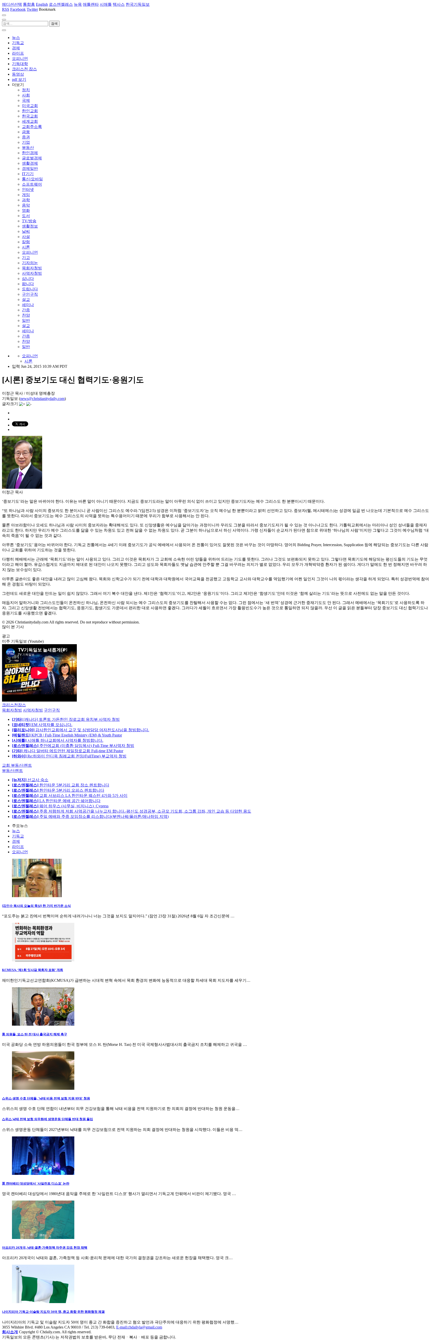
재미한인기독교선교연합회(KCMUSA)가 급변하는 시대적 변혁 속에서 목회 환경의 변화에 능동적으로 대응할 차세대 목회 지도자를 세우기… (126, 980)
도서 (26, 216)
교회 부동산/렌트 (17, 765)
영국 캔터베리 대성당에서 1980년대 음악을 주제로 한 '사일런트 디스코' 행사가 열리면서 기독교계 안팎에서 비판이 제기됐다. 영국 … (119, 1194)
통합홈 (29, 4)
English (42, 4)
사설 (26, 237)
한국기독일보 (138, 4)
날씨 (26, 231)
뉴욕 (78, 4)
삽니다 (28, 278)
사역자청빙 (32, 273)
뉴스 (16, 37)
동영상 (18, 74)
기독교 (18, 43)
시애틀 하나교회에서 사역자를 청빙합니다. (57, 740)
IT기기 (28, 174)
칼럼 (26, 242)
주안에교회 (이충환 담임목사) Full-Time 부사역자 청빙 (73, 745)
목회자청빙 (32, 268)
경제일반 (30, 168)
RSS (5, 9)
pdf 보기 (19, 79)
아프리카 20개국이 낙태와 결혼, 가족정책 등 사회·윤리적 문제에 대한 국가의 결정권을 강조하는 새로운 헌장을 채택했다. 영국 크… (117, 1258)
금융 (26, 132)
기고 (26, 257)
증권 (26, 137)
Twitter (32, 9)
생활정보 (30, 226)
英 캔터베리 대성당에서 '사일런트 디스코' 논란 (35, 1183)
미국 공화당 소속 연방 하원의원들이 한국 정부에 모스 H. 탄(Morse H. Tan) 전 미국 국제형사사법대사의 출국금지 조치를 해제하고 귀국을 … (124, 1044)
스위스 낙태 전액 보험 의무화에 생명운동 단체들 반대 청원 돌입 (47, 1119)
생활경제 (30, 163)
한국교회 (30, 116)
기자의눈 (30, 263)
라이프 (18, 53)
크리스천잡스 (14, 705)
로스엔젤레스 (61, 4)
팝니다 (28, 284)
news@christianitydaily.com (42, 398)
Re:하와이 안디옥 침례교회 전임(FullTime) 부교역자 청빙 (69, 756)
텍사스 (119, 4)
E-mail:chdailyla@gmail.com (139, 1327)
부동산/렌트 (12, 770)
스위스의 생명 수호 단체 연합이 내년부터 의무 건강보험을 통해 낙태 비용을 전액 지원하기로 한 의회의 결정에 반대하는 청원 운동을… (120, 1108)
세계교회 (30, 121)
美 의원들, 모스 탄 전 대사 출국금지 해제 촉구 (34, 1034)
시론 (26, 247)
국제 (26, 100)
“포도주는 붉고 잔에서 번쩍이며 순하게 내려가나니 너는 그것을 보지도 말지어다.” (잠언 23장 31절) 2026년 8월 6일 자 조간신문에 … (118, 916)
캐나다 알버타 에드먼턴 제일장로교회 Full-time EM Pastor (67, 751)
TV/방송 (29, 221)
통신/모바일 (32, 179)
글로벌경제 (32, 158)
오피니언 (20, 58)
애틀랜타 (91, 4)
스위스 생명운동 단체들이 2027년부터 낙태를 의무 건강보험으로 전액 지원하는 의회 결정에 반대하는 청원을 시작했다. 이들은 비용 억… (122, 1129)
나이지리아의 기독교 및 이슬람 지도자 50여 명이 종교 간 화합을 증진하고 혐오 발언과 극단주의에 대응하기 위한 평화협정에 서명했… (120, 1322)
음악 (26, 205)
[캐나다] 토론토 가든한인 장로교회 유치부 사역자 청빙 (66, 719)
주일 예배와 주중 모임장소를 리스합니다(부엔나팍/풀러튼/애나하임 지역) (90, 816)
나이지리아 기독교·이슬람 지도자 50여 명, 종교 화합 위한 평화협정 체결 (53, 1312)
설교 (26, 299)
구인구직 (30, 294)
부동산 (28, 147)
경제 (16, 48)
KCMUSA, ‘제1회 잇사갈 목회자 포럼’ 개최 (32, 970)
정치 (26, 90)
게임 (26, 195)
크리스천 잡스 (24, 69)
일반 (26, 320)
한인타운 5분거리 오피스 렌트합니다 (58, 790)
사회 (26, 95)
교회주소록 (32, 126)
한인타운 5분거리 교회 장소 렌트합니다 (60, 785)
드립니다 (30, 289)
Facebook (18, 9)
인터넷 (28, 189)
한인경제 (30, 153)
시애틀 (106, 4)
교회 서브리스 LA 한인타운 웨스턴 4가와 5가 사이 (69, 795)
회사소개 (10, 1332)
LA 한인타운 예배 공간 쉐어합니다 (56, 801)
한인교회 (30, 111)
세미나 (28, 305)
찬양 (26, 315)
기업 (26, 142)
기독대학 (20, 64)
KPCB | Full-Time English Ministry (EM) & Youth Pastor (67, 735)
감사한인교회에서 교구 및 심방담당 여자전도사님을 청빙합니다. (80, 730)
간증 (26, 310)
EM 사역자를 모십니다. (42, 725)
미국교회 (30, 106)
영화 (26, 210)
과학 (26, 200)
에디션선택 (12, 4)
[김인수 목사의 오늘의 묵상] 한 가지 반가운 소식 (36, 906)
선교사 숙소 (30, 780)
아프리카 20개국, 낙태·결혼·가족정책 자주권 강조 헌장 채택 (44, 1247)
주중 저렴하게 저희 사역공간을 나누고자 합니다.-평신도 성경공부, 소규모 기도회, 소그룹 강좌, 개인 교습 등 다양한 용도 (131, 811)
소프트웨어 (32, 184)
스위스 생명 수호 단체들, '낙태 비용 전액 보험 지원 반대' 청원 (46, 1098)
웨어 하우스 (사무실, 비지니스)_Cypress (60, 806)
